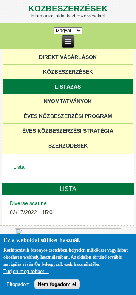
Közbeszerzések (68, 8)
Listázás (68, 87)
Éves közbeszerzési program (68, 116)
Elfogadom (18, 284)
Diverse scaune (28, 203)
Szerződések (68, 146)
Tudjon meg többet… (26, 271)
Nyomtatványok (68, 101)
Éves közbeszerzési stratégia (67, 131)
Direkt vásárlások (68, 57)
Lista (19, 167)
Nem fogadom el (57, 284)
